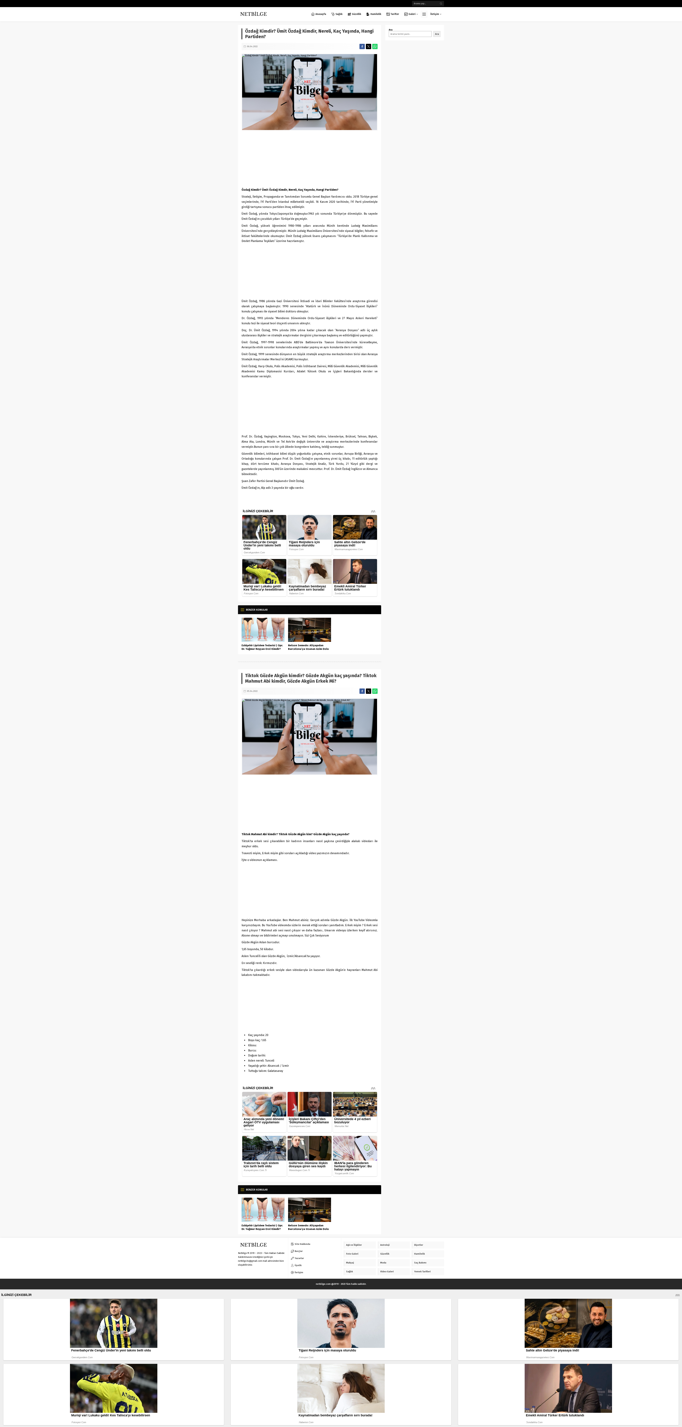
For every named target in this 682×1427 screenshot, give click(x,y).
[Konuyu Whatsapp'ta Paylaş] (375, 46)
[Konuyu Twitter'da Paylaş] (368, 46)
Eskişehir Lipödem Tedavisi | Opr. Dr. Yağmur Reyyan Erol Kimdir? (262, 647)
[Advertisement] (310, 159)
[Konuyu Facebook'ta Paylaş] (362, 46)
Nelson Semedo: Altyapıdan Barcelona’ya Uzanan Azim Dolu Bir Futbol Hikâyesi (308, 649)
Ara (391, 29)
